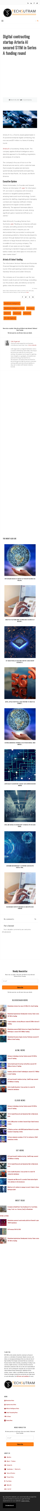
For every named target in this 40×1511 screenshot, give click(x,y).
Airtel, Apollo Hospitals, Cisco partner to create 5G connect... (20, 702)
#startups (17, 313)
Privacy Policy (10, 1477)
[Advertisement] (20, 77)
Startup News (9, 1420)
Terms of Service (10, 1473)
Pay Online (8, 1481)
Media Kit (8, 1485)
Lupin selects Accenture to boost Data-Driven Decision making (20, 784)
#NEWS (7, 313)
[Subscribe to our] (28, 3)
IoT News (8, 1416)
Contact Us (9, 1465)
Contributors (9, 1469)
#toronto (27, 313)
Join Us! (8, 1489)
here (27, 292)
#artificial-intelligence (12, 303)
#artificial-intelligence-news (14, 308)
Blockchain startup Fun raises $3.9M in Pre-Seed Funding (20, 907)
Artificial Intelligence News (12, 1408)
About (8, 1461)
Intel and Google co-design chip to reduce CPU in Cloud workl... (20, 825)
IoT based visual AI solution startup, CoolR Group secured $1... (20, 661)
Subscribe (20, 987)
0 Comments (27, 100)
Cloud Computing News (12, 1412)
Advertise (8, 1457)
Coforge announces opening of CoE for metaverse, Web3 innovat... (20, 743)
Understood (9, 1505)
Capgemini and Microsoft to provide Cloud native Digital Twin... (20, 866)
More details (32, 345)
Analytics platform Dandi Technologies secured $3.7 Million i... (20, 620)
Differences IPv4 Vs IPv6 (14, 1229)
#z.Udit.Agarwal (9, 318)
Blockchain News (9, 1400)
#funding (30, 308)
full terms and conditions (23, 1376)
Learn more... (25, 1501)
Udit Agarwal (15, 341)
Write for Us (17, 1469)
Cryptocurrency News (10, 1404)
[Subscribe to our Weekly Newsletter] (20, 981)
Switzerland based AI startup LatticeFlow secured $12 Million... (20, 579)
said (23, 188)
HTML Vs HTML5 (4, 1216)
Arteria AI (6, 149)
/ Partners (13, 1461)
